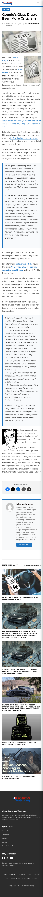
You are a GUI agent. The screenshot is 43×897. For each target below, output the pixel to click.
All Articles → (24, 545)
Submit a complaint (10, 874)
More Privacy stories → (32, 565)
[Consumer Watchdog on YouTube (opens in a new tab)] (11, 858)
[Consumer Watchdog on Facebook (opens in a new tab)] (3, 858)
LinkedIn (18, 489)
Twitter (13, 489)
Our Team (5, 835)
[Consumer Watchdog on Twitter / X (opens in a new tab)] (7, 858)
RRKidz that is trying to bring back (24, 138)
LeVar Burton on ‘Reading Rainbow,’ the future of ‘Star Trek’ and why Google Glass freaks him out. (21, 123)
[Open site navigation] (38, 3)
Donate (29, 874)
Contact (4, 842)
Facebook (7, 489)
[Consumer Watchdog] (7, 3)
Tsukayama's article (23, 264)
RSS (7, 879)
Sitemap (36, 874)
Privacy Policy (15, 879)
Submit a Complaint (8, 846)
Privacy (6, 9)
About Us (5, 831)
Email (24, 489)
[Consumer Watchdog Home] (21, 799)
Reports (4, 838)
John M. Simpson (33, 24)
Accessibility (26, 879)
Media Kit (22, 874)
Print (29, 489)
